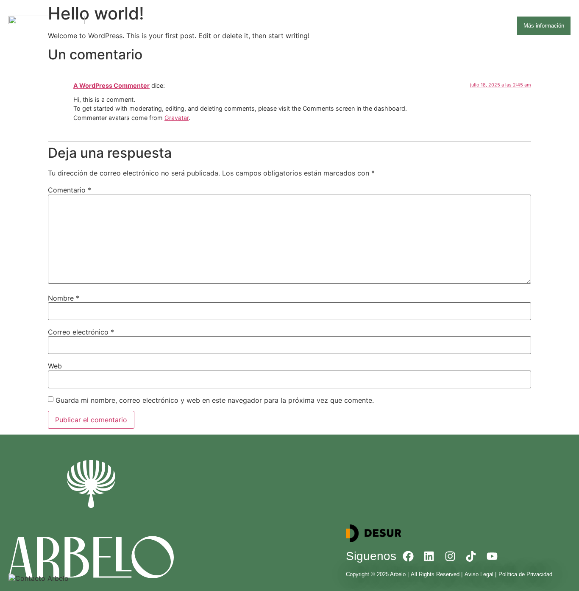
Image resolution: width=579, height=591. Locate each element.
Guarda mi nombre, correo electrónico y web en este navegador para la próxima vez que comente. (215, 400)
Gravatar (176, 117)
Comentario (69, 190)
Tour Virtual (472, 25)
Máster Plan (426, 25)
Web (55, 365)
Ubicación (382, 25)
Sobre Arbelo (290, 25)
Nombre (63, 298)
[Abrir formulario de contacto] (38, 578)
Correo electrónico (81, 332)
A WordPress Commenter (111, 85)
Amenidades (338, 25)
